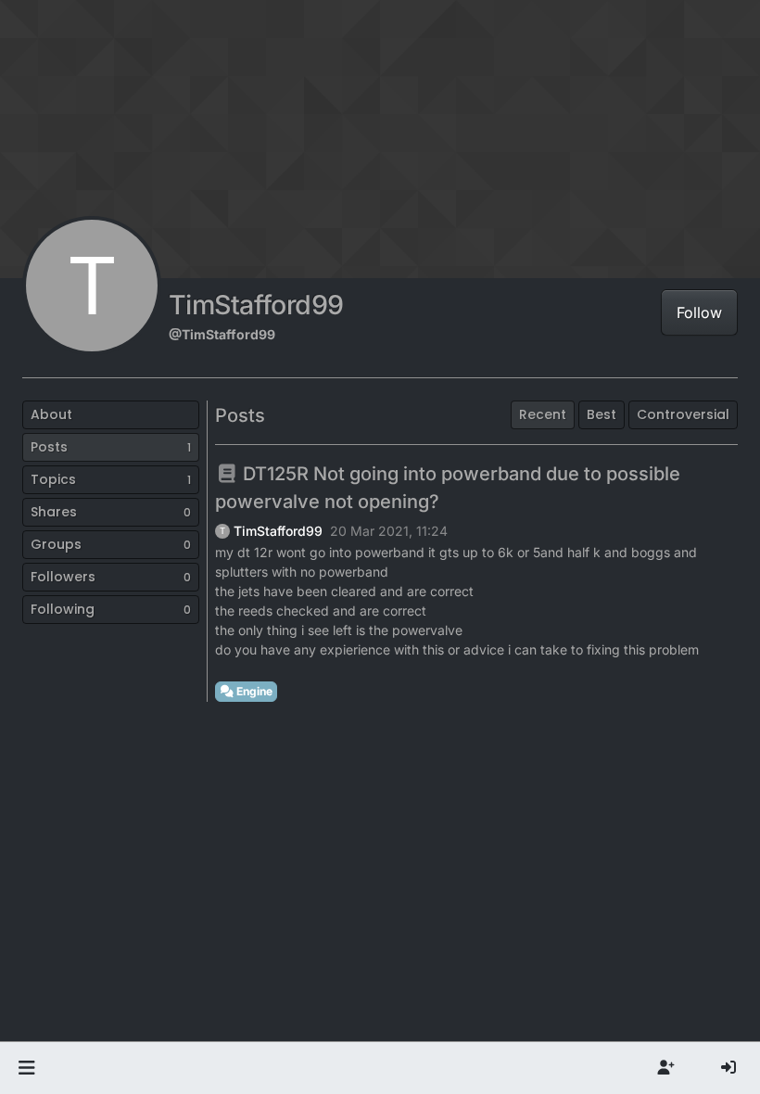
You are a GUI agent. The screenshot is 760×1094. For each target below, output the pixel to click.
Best (601, 414)
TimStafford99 (278, 531)
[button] (26, 1068)
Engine (253, 691)
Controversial (683, 414)
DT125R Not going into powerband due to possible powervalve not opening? (447, 488)
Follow (699, 312)
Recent (542, 414)
